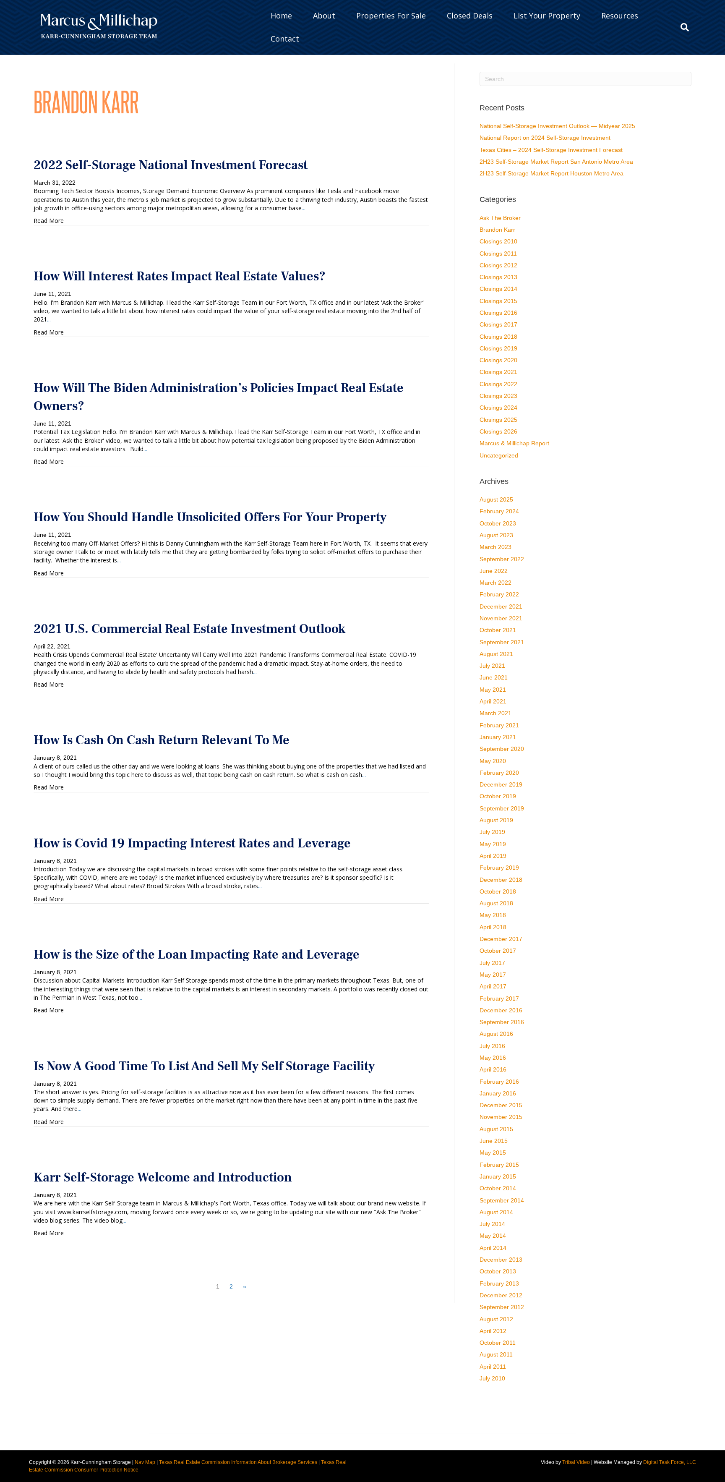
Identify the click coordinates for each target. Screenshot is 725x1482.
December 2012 (501, 1295)
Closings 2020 (498, 360)
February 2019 (499, 867)
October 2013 (498, 1271)
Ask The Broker (500, 217)
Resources (619, 15)
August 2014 (496, 1212)
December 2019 (501, 784)
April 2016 (493, 1069)
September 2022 (502, 559)
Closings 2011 (498, 253)
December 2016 (501, 1010)
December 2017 (501, 939)
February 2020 (499, 772)
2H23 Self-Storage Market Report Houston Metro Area (551, 173)
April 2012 (493, 1331)
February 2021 (499, 725)
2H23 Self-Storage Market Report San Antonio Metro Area (556, 161)
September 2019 (502, 808)
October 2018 (498, 891)
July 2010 (492, 1378)
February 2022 (499, 594)
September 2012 (502, 1307)
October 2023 (498, 523)
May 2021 (493, 689)
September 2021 (502, 642)
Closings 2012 (498, 265)
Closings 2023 (498, 395)
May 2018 (493, 915)
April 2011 (493, 1366)
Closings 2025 (498, 419)
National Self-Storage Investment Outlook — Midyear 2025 (557, 126)
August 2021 (496, 654)
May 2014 (493, 1235)
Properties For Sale (391, 15)
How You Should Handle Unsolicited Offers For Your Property (210, 517)
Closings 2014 (498, 288)
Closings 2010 (498, 241)
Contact (285, 39)
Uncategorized (499, 455)
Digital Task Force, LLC (669, 1462)
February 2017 (499, 998)
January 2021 (498, 737)
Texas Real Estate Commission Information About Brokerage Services (238, 1462)
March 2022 (495, 582)
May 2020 (493, 761)
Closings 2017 (498, 324)
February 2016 (499, 1081)
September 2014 (502, 1200)
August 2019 (496, 820)
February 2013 (499, 1283)
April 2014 (493, 1247)
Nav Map (145, 1462)
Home (281, 15)
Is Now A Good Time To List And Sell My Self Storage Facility (204, 1066)
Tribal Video (576, 1462)
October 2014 (498, 1188)
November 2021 (501, 618)
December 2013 (501, 1259)
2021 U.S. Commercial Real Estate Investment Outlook (189, 629)
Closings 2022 (498, 384)
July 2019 (492, 832)
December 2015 (501, 1105)
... (303, 208)
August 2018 (496, 903)
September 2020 (502, 748)
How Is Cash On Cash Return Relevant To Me (161, 740)
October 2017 (498, 950)
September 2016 (502, 1022)
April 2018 (493, 927)
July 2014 (492, 1224)
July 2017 (492, 962)
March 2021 (495, 713)
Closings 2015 (498, 301)
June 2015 (494, 1140)
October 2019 (498, 796)
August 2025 (496, 499)
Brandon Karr (497, 229)
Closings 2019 (498, 348)
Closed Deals (470, 15)
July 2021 (492, 665)
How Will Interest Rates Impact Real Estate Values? (180, 276)
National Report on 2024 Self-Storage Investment (545, 137)
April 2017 (493, 986)
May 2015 (493, 1152)
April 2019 (493, 855)
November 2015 (501, 1116)
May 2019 (493, 844)
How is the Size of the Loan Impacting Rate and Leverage (197, 954)
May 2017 (493, 974)
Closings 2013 (498, 277)
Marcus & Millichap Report (514, 443)
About (324, 15)
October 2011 (498, 1342)
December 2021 (501, 606)
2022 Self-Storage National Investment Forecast (171, 165)
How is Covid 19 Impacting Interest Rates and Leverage (192, 843)
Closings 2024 (498, 407)
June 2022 (494, 570)
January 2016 (498, 1093)
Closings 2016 (498, 312)
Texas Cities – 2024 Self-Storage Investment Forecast (551, 149)
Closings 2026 (498, 431)
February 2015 (499, 1164)
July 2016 (492, 1046)
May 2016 (493, 1057)
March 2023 (495, 547)
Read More (49, 221)
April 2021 (493, 701)
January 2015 (498, 1176)
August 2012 (496, 1319)
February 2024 (499, 511)
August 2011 (496, 1354)
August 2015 (496, 1129)
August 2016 (496, 1033)
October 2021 (498, 630)
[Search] (681, 27)
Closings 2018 (498, 336)
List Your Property (547, 15)
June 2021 (494, 677)
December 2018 (501, 879)
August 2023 (496, 535)
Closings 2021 (498, 372)
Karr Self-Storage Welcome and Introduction (163, 1177)
